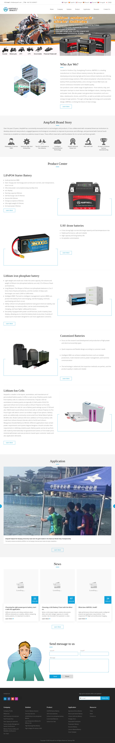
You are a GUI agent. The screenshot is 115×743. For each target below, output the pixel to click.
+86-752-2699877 (32, 2)
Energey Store (72, 719)
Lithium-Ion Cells (51, 721)
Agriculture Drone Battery (75, 711)
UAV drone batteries (52, 713)
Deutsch (87, 2)
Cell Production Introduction (11, 716)
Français (79, 2)
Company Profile (8, 711)
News (91, 713)
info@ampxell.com (16, 2)
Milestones (6, 713)
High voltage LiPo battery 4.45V (33, 728)
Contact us (93, 716)
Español (72, 2)
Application (86, 9)
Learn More (66, 106)
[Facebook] (9, 699)
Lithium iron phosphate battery (55, 716)
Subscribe (105, 698)
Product (77, 9)
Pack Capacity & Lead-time (11, 721)
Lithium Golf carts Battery (75, 716)
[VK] (20, 698)
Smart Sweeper (72, 732)
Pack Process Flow (8, 719)
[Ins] (17, 699)
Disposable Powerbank (74, 721)
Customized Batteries (52, 719)
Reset (67, 676)
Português (102, 2)
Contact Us (107, 9)
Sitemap (70, 740)
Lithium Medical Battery (74, 729)
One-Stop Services (30, 713)
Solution (69, 9)
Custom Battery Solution (31, 711)
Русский (94, 2)
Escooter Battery (72, 727)
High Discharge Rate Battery (32, 726)
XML (73, 740)
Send (55, 676)
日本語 (109, 2)
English (66, 2)
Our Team (6, 733)
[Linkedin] (5, 699)
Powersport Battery (73, 724)
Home (52, 9)
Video (91, 711)
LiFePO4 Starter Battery (53, 711)
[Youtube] (13, 699)
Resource (96, 9)
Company (60, 9)
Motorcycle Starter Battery (75, 713)
